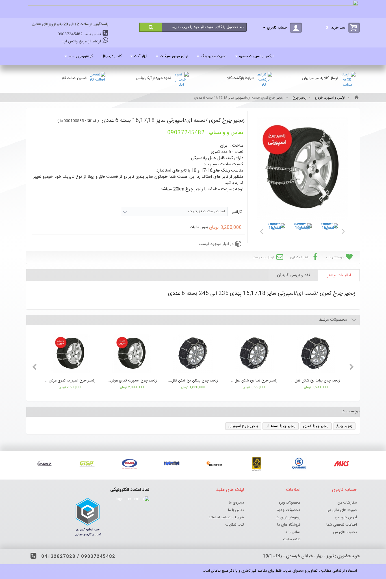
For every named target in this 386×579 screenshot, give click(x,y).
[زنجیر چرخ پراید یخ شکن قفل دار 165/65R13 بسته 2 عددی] (315, 354)
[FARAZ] (45, 463)
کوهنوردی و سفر (80, 56)
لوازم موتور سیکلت (174, 56)
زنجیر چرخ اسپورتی (243, 426)
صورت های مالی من (341, 510)
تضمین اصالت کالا (75, 78)
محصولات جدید (288, 510)
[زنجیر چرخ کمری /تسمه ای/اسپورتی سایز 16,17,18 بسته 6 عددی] (276, 232)
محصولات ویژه (289, 503)
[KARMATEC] (299, 463)
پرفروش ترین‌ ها (288, 517)
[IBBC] (257, 463)
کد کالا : (90, 120)
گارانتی (236, 212)
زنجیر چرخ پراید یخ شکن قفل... (315, 380)
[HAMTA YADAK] (172, 463)
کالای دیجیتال (111, 56)
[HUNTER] (214, 463)
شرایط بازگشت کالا (240, 78)
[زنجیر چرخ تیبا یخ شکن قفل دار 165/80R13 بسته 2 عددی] (254, 354)
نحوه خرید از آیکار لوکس (153, 78)
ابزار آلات (140, 56)
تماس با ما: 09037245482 (80, 34)
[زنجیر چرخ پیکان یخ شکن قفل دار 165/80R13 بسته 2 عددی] (193, 354)
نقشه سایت (291, 539)
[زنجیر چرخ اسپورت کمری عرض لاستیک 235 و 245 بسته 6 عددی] (70, 354)
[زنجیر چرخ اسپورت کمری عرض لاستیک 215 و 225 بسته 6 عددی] (131, 354)
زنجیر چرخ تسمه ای (281, 426)
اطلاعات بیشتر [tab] (339, 275)
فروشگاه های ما (288, 525)
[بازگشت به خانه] (355, 97)
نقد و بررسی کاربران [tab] (293, 275)
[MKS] (341, 463)
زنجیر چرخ (344, 426)
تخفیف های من (345, 532)
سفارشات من (347, 503)
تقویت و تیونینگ (214, 56)
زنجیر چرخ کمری (316, 426)
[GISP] (87, 463)
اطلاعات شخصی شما (341, 525)
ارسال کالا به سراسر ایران (320, 78)
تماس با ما (292, 532)
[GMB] (129, 463)
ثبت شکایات (234, 525)
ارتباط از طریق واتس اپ (82, 41)
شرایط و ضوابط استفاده (226, 517)
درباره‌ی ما (236, 503)
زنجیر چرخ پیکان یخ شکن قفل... (193, 380)
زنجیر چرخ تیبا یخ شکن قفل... (254, 380)
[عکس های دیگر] (261, 230)
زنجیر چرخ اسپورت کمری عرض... (70, 380)
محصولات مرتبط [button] (333, 319)
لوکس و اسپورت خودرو (256, 56)
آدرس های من (346, 517)
